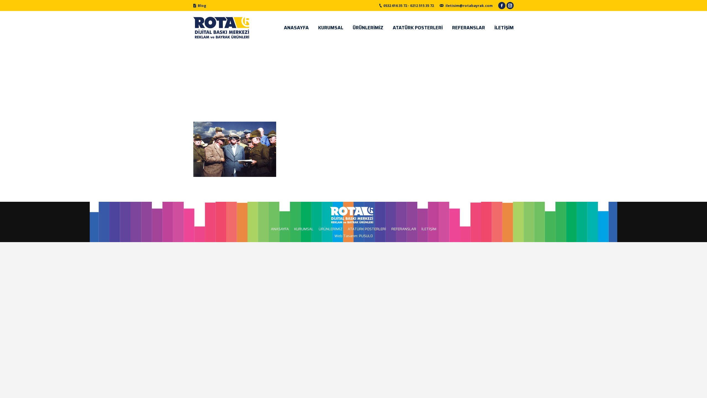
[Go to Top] (698, 389)
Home (346, 79)
